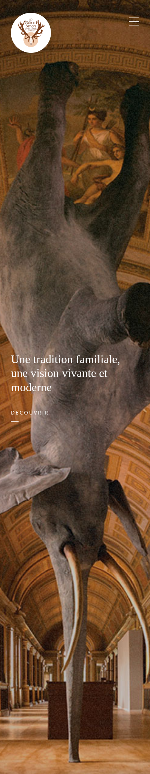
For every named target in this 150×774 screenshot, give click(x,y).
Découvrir (30, 412)
